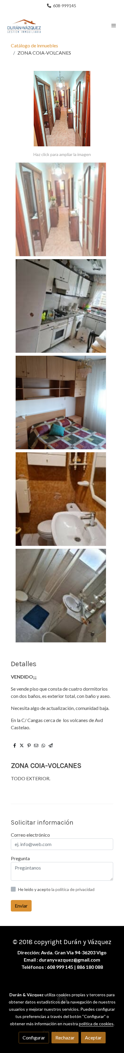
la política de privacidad (73, 889)
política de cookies (96, 1023)
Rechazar (65, 1037)
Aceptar (93, 1037)
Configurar (34, 1037)
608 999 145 (60, 967)
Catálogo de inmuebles (34, 45)
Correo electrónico (30, 835)
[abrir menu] (113, 25)
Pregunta (20, 858)
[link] (24, 25)
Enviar (21, 905)
